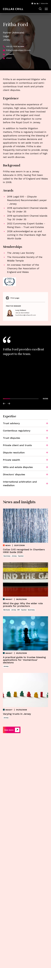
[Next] (9, 403)
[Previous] (4, 403)
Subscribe (44, 3)
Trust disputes (11, 437)
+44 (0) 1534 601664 (15, 46)
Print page (15, 298)
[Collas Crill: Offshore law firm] (13, 9)
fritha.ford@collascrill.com (18, 50)
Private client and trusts (17, 445)
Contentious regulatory (16, 430)
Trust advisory (11, 423)
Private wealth (11, 459)
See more (9, 730)
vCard (9, 58)
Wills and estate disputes (18, 467)
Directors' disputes (14, 474)
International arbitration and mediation (20, 483)
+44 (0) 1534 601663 (22, 313)
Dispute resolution (14, 452)
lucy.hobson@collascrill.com (25, 315)
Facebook (32, 3)
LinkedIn (35, 3)
